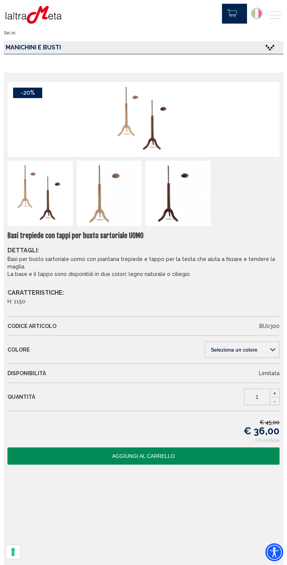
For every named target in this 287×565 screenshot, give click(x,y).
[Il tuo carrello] (234, 14)
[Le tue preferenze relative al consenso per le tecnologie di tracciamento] (13, 552)
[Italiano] (256, 13)
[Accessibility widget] (274, 552)
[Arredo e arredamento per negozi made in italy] (34, 15)
